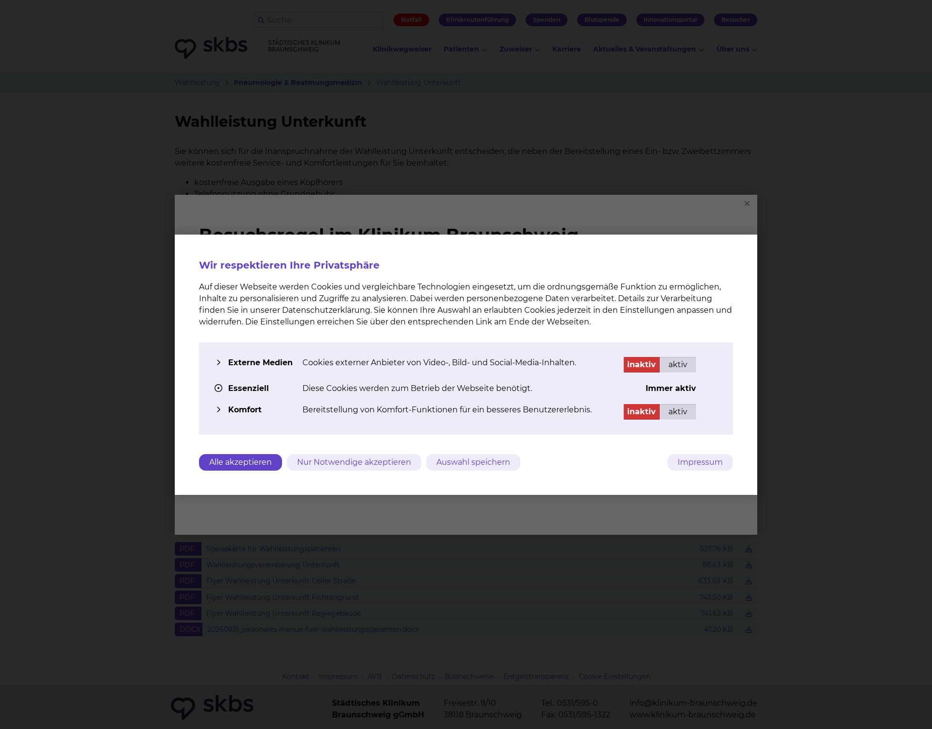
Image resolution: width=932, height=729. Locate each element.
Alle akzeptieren (240, 462)
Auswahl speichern (473, 462)
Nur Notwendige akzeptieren (354, 462)
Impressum (700, 462)
